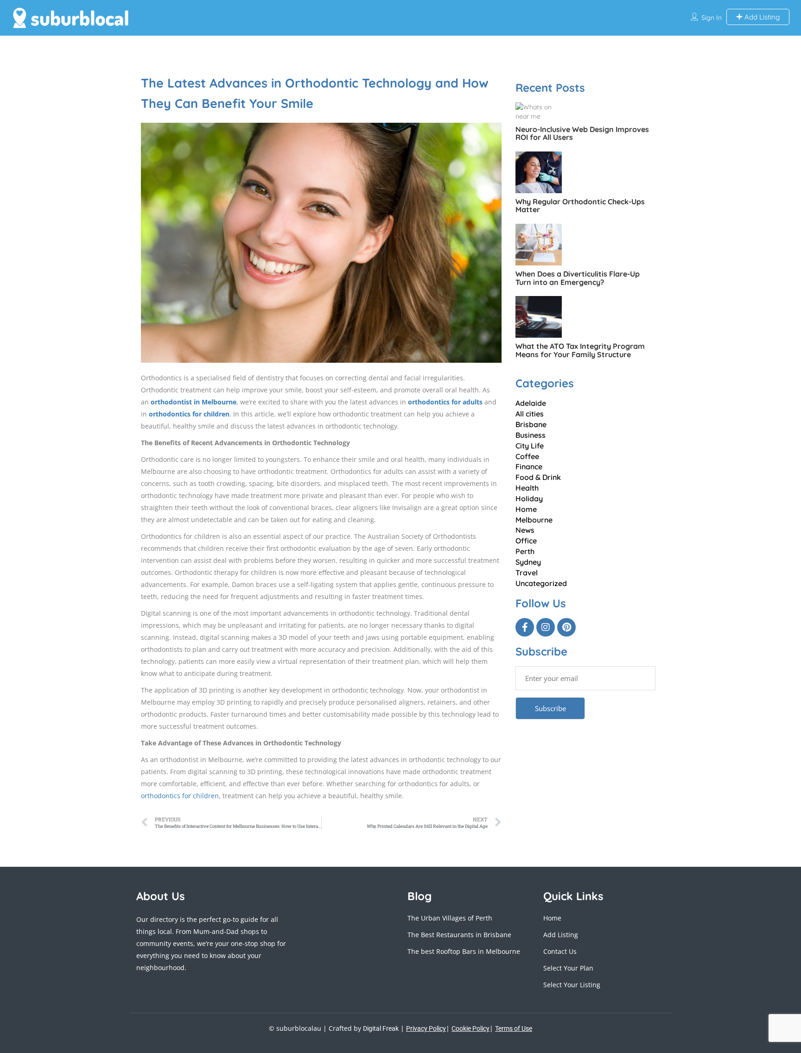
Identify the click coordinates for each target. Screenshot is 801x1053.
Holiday (529, 498)
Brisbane (531, 424)
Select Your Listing (571, 984)
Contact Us (560, 951)
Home (526, 509)
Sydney (528, 562)
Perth (524, 551)
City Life (529, 445)
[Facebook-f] (524, 627)
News (524, 530)
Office (526, 540)
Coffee (527, 456)
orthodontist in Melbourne (193, 401)
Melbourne (534, 519)
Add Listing (761, 17)
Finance (528, 466)
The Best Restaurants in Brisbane (459, 934)
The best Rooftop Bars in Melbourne (463, 951)
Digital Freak (381, 1028)
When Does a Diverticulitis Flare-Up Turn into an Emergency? (577, 278)
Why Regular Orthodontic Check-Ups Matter (580, 205)
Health (527, 487)
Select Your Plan (568, 968)
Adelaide (530, 403)
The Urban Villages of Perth (449, 918)
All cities (529, 413)
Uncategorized (541, 583)
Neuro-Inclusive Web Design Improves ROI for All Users (582, 133)
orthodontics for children (189, 414)
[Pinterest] (566, 627)
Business (530, 435)
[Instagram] (545, 627)
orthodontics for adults (446, 401)
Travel (526, 572)
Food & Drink (538, 477)
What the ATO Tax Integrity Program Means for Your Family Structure (580, 350)
